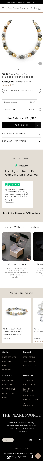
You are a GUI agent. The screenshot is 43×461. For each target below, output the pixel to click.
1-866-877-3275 (9, 357)
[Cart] (39, 8)
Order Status (29, 357)
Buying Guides (29, 395)
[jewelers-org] (32, 457)
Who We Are (7, 381)
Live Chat (6, 361)
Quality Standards (28, 390)
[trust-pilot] (22, 457)
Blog (4, 398)
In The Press (8, 393)
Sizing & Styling (30, 399)
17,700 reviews (33, 213)
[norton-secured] (11, 457)
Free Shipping (29, 361)
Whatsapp (6, 370)
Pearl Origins (29, 385)
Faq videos (28, 381)
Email (5, 366)
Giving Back (8, 385)
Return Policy (29, 366)
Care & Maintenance (29, 405)
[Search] (31, 8)
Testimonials (8, 389)
